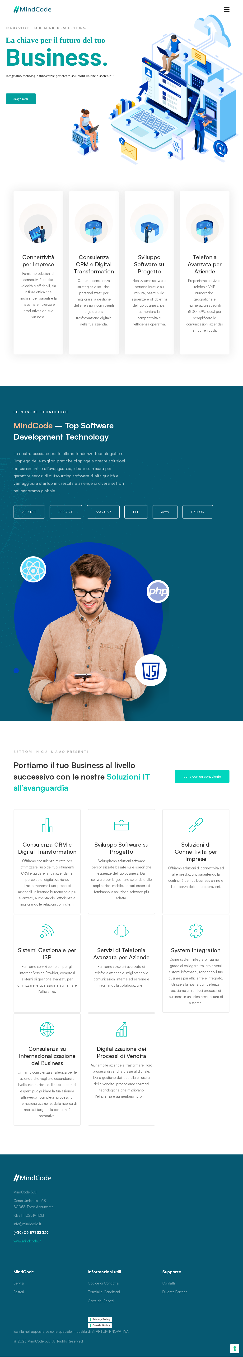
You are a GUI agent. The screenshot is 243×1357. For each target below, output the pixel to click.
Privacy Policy (101, 1319)
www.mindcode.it (27, 1241)
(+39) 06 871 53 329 (31, 1232)
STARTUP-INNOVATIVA (110, 1331)
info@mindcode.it (27, 1224)
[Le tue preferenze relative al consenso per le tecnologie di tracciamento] (234, 1348)
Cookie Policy (101, 1325)
